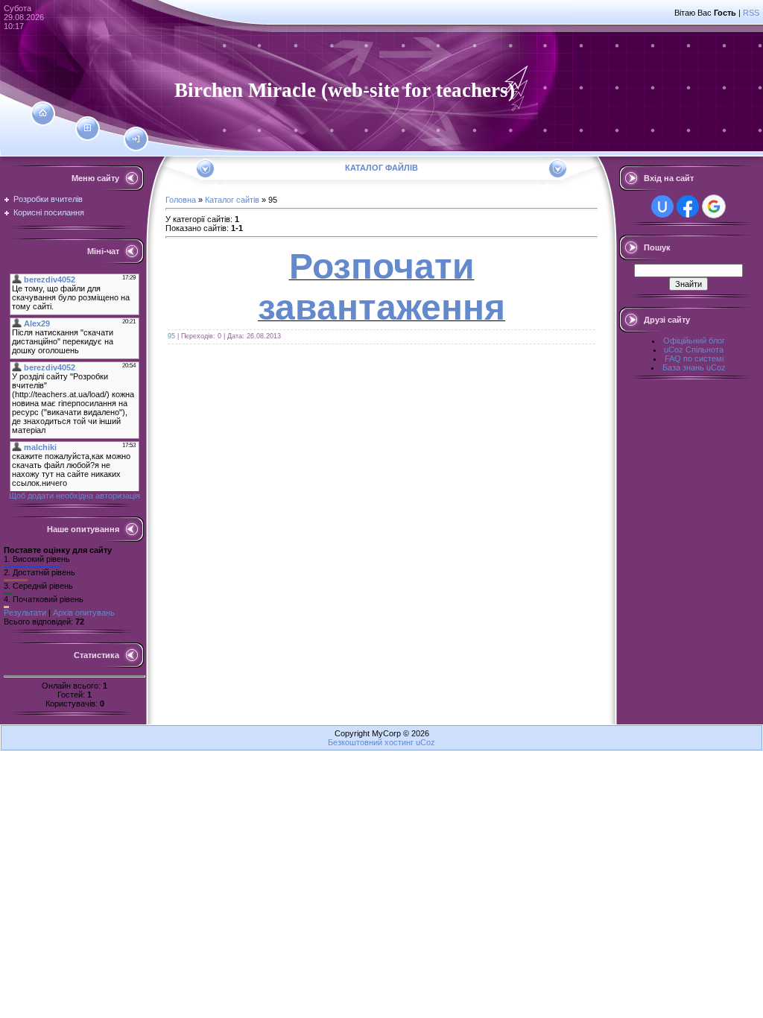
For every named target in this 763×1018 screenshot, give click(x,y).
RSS (751, 12)
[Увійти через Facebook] (688, 206)
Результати (25, 612)
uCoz (425, 742)
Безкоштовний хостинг (371, 742)
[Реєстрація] (87, 128)
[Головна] (43, 113)
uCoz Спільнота (694, 349)
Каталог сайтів (232, 199)
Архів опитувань (84, 612)
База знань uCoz (694, 367)
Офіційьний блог (694, 340)
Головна (180, 199)
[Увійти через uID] (662, 206)
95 (171, 336)
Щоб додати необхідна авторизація (74, 495)
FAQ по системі (694, 358)
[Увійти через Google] (714, 206)
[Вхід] (136, 139)
